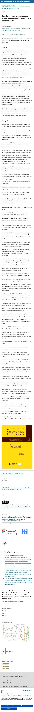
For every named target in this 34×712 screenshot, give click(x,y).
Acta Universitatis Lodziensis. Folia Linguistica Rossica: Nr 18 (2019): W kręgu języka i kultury (18, 563)
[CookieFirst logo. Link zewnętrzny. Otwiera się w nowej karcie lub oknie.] (1, 692)
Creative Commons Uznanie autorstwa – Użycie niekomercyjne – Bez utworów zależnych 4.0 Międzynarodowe (16, 506)
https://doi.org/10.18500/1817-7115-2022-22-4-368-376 (16, 163)
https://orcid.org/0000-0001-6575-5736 (11, 30)
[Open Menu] (1, 1)
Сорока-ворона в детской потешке (23, 578)
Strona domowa (5, 5)
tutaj (22, 601)
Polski (3, 613)
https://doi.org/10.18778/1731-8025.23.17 (14, 34)
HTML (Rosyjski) (8, 473)
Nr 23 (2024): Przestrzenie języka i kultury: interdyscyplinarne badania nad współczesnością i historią (16, 7)
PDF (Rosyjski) (19, 473)
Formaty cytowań (7, 523)
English (4, 610)
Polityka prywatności (27, 690)
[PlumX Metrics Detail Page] (4, 543)
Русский (4, 615)
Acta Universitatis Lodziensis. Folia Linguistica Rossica (17, 1)
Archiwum (13, 5)
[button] (3, 690)
